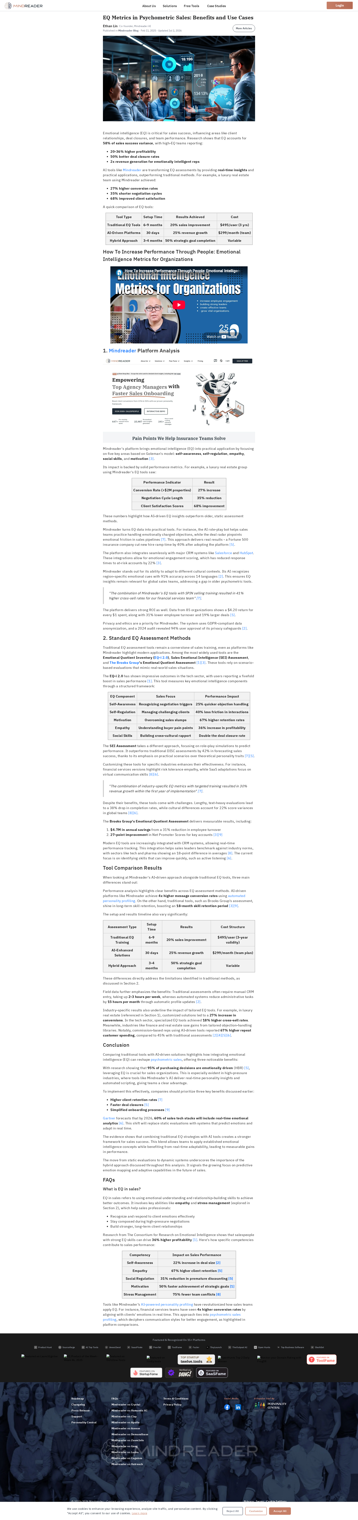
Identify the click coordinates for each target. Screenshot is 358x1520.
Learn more (139, 1513)
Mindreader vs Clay (124, 1416)
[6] (155, 774)
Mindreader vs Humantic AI (129, 1410)
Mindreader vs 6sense (126, 1428)
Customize (256, 1511)
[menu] (184, 5)
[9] (220, 835)
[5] (232, 544)
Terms (260, 1501)
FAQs (115, 1398)
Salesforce (223, 553)
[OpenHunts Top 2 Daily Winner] (236, 1359)
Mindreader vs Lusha (125, 1452)
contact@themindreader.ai (138, 1501)
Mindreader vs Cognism (127, 1458)
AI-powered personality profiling (167, 1304)
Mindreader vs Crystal (126, 1404)
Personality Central (84, 1422)
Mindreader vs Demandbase (130, 1434)
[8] (151, 774)
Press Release (80, 1410)
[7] (163, 539)
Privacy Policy (172, 1404)
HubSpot (246, 553)
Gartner (109, 1118)
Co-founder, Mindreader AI (135, 26)
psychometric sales (166, 1059)
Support (76, 1416)
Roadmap (77, 1398)
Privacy (249, 1501)
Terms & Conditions (176, 1398)
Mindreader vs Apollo (126, 1422)
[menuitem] (149, 5)
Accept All (280, 1511)
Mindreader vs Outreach (127, 1464)
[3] (151, 459)
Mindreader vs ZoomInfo (128, 1440)
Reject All (233, 1511)
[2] (221, 576)
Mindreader (132, 170)
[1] (199, 662)
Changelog (78, 1404)
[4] (219, 1035)
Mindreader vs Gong (125, 1446)
